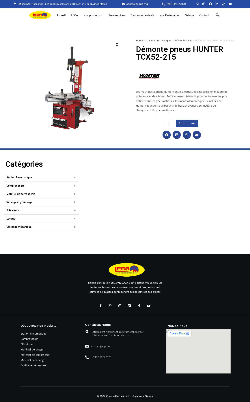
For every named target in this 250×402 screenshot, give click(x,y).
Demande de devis (142, 15)
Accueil (61, 15)
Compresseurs (15, 185)
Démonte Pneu (183, 40)
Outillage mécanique (18, 226)
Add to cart (187, 123)
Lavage (10, 218)
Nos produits (91, 15)
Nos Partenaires (169, 15)
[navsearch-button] (217, 15)
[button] (167, 135)
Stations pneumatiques (159, 40)
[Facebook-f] (100, 305)
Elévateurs (12, 210)
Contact (204, 15)
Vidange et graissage (19, 202)
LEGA (74, 15)
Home (139, 40)
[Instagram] (203, 3)
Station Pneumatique (19, 177)
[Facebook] (210, 3)
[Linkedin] (129, 305)
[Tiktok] (223, 3)
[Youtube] (230, 3)
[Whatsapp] (110, 305)
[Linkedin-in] (217, 3)
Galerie (189, 15)
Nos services (117, 15)
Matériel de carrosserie (20, 193)
